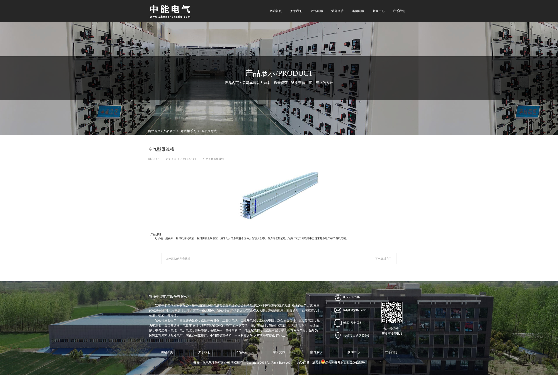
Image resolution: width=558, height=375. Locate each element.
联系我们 (399, 11)
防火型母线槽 (182, 258)
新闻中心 (379, 11)
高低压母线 (209, 131)
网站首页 (276, 11)
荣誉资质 (337, 11)
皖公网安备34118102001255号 (345, 362)
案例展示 (358, 11)
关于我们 (296, 11)
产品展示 (317, 11)
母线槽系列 (188, 131)
